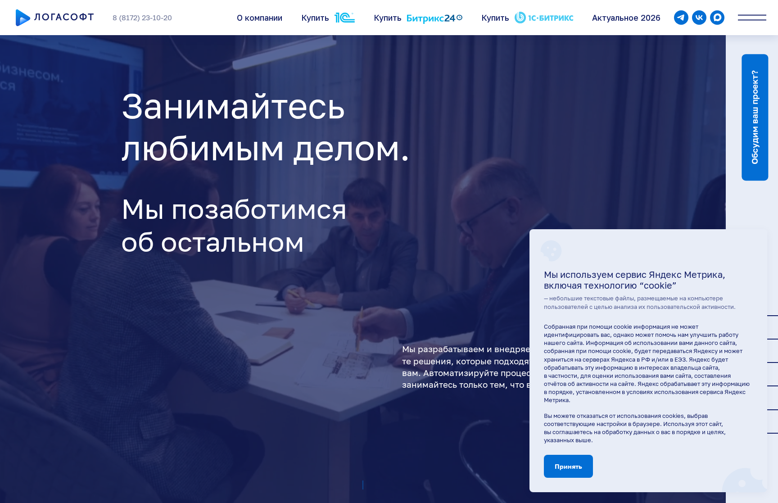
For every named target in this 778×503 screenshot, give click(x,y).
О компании (259, 18)
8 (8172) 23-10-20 (142, 17)
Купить (315, 18)
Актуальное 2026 (626, 18)
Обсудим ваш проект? (755, 117)
